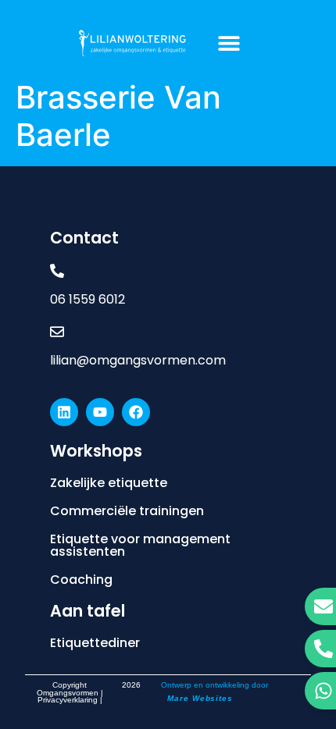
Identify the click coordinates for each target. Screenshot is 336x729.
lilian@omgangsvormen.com (138, 360)
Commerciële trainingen (127, 511)
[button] (228, 42)
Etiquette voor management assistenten (140, 545)
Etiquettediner (95, 643)
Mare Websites (200, 698)
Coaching (81, 580)
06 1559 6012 (87, 299)
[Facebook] (136, 412)
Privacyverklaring (68, 699)
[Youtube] (100, 412)
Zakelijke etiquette (108, 483)
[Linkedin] (64, 412)
